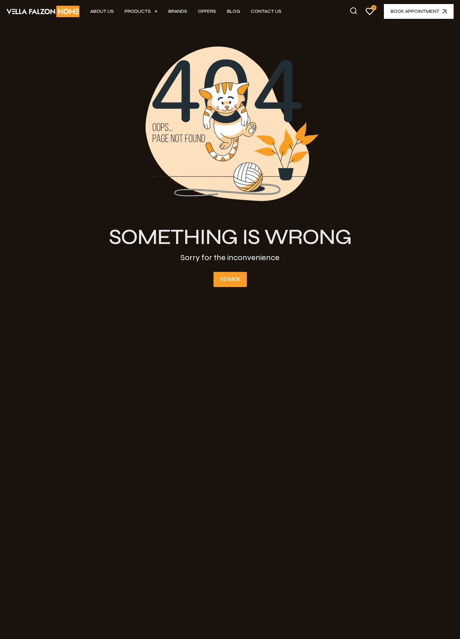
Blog (233, 11)
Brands (177, 11)
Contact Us (266, 11)
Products (138, 11)
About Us (102, 11)
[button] (141, 11)
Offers (207, 11)
